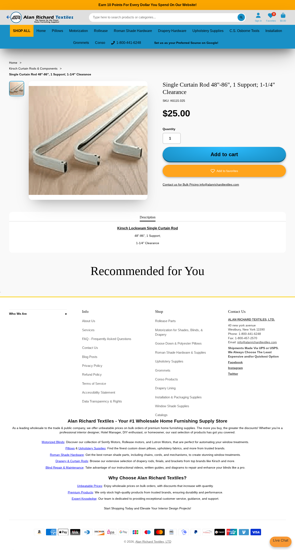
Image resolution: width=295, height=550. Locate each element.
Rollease (101, 31)
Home (41, 31)
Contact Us (90, 348)
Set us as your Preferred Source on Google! (186, 43)
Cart (283, 17)
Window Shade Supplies (172, 406)
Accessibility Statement (98, 392)
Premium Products (80, 492)
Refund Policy (92, 374)
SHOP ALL (21, 31)
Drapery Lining (165, 388)
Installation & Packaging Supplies (178, 397)
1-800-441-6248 (128, 43)
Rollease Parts (165, 321)
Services (88, 330)
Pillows (57, 31)
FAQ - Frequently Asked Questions (106, 339)
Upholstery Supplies (208, 31)
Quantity (169, 129)
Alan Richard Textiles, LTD (153, 541)
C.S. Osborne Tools (244, 31)
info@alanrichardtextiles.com (257, 342)
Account (258, 17)
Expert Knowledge (84, 498)
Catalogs (161, 415)
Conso (100, 43)
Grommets (81, 43)
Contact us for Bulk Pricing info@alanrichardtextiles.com (201, 184)
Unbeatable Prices (89, 486)
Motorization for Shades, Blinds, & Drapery (179, 332)
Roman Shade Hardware (133, 31)
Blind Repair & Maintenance (65, 467)
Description (147, 217)
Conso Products (166, 379)
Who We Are (18, 313)
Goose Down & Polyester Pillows (178, 343)
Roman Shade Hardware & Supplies (180, 352)
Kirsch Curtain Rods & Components (33, 68)
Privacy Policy (92, 365)
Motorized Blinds (53, 442)
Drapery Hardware (172, 31)
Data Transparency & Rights (102, 401)
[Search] (241, 17)
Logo (41, 17)
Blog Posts (89, 357)
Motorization (78, 31)
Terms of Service (94, 383)
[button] (224, 171)
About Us (88, 321)
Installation (273, 31)
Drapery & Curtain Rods (72, 461)
